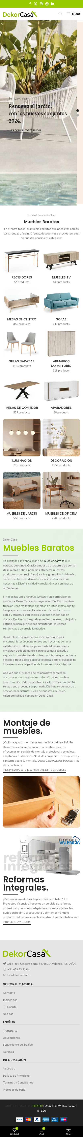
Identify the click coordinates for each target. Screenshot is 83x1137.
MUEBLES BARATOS (18, 1106)
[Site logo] (20, 13)
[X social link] (35, 4)
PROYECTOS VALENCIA (17, 921)
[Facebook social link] (30, 4)
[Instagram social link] (41, 4)
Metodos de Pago (14, 1089)
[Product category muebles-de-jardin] (21, 497)
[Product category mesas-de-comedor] (21, 397)
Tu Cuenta (10, 1007)
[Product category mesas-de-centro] (21, 308)
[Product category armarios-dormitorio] (61, 352)
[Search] (60, 14)
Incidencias (10, 999)
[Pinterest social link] (47, 4)
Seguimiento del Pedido (18, 1044)
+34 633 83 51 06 (18, 969)
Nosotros (9, 1068)
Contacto (9, 993)
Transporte (10, 1030)
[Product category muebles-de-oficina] (61, 497)
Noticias (8, 1013)
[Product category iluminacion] (21, 444)
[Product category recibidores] (21, 266)
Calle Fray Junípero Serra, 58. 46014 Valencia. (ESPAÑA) (41, 963)
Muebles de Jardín (64, 128)
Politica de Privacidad (16, 1075)
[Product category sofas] (61, 308)
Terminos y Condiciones (18, 1082)
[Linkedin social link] (52, 4)
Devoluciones (11, 1037)
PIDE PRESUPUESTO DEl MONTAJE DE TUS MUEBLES (34, 769)
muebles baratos (54, 560)
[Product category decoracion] (61, 444)
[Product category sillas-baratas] (21, 350)
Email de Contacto (18, 975)
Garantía (8, 1051)
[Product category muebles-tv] (61, 266)
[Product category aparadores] (61, 397)
